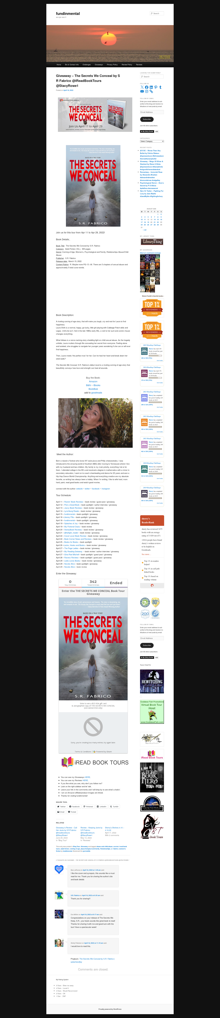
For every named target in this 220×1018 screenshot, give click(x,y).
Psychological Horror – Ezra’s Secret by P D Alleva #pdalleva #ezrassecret (152, 185)
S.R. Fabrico (75, 895)
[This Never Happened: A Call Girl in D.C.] (152, 268)
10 (142, 219)
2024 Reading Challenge (152, 367)
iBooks (96, 385)
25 (145, 225)
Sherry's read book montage (150, 253)
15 (158, 219)
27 (151, 225)
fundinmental (68, 13)
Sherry (151, 349)
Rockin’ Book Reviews (73, 501)
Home (59, 64)
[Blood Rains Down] (152, 276)
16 (161, 219)
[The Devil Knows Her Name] (142, 268)
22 (158, 222)
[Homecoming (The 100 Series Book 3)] (157, 284)
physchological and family (90, 849)
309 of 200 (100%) (147, 429)
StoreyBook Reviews (73, 529)
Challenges (87, 64)
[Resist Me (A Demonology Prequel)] (147, 276)
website (79, 488)
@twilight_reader (71, 532)
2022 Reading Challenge (152, 416)
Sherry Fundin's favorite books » (153, 296)
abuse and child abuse (105, 846)
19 (148, 222)
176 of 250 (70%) (146, 380)
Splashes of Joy (71, 523)
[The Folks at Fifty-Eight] (147, 291)
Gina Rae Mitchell (71, 554)
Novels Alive (69, 563)
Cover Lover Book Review (75, 535)
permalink (86, 851)
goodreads (96, 392)
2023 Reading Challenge (152, 392)
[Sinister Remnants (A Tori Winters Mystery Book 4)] (152, 284)
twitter (87, 488)
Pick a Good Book (71, 504)
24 (142, 225)
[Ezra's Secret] (142, 284)
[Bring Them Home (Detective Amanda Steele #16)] (157, 261)
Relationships (105, 849)
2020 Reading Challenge (152, 463)
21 (155, 222)
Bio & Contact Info (72, 64)
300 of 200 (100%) (147, 500)
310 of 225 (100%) (147, 476)
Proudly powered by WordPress (110, 1009)
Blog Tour (76, 846)
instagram (106, 488)
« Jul (144, 230)
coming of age (75, 849)
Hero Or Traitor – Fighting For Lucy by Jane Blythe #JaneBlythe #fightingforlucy (151, 193)
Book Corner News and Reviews (78, 539)
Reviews (139, 64)
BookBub (93, 388)
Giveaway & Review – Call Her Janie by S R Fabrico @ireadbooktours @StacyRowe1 (66, 831)
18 (145, 222)
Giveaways (99, 64)
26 (148, 225)
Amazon (93, 381)
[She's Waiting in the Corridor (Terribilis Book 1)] (142, 261)
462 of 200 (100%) (147, 451)
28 (155, 225)
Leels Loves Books (72, 560)
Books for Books (71, 542)
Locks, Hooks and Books (74, 545)
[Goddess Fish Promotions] (152, 723)
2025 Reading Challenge (152, 345)
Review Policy (127, 64)
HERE (87, 777)
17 (142, 222)
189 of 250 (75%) (146, 358)
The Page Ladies (71, 548)
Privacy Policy (112, 64)
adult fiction (65, 849)
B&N (88, 385)
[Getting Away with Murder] (147, 284)
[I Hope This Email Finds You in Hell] (147, 261)
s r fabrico (114, 849)
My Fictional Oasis (72, 526)
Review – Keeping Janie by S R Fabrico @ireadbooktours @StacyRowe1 (91, 831)
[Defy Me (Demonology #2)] (157, 269)
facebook (96, 488)
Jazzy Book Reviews (73, 507)
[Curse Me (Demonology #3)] (147, 269)
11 (145, 219)
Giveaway (84, 846)
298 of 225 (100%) (147, 404)
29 (158, 225)
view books (160, 360)
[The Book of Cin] (157, 276)
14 (155, 219)
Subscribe (147, 119)
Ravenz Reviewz (71, 557)
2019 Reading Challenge (152, 487)
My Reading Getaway (73, 551)
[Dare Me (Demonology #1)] (142, 276)
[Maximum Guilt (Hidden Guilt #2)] (152, 292)
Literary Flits (69, 517)
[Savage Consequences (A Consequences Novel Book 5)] (152, 261)
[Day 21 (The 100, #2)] (142, 291)
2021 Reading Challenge (152, 438)
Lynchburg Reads (71, 511)
